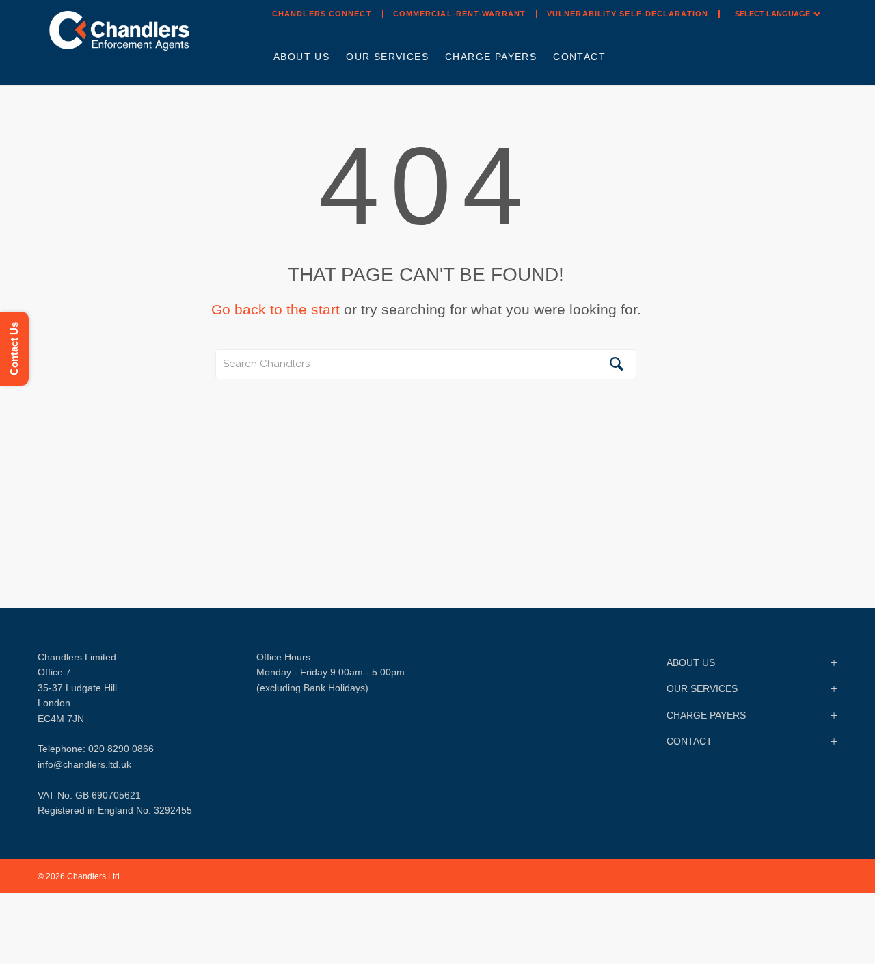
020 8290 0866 (121, 748)
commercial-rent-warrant (459, 14)
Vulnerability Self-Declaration (627, 14)
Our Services (387, 56)
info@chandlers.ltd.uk (84, 764)
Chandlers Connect (322, 14)
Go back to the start (275, 309)
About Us (301, 56)
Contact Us (14, 348)
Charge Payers (491, 56)
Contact (579, 56)
